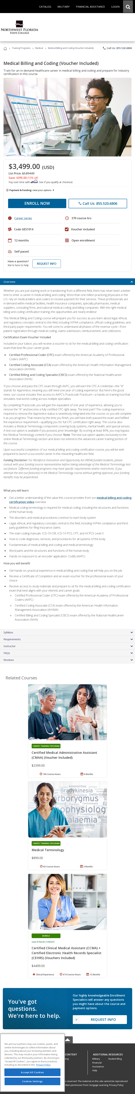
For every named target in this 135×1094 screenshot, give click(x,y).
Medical (39, 48)
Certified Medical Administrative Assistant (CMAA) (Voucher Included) (64, 755)
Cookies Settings (32, 1081)
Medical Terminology (48, 850)
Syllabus (8, 632)
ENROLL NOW (37, 203)
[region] (32, 1063)
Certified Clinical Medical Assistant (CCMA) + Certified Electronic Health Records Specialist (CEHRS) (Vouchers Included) (66, 953)
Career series (23, 218)
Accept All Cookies (32, 1072)
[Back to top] (67, 1053)
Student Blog (115, 1058)
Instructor (10, 646)
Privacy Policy (116, 1085)
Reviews (9, 660)
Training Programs (21, 48)
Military (96, 1058)
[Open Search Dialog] (128, 6)
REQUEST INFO (46, 264)
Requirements (12, 639)
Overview (9, 281)
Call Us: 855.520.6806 (117, 48)
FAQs (7, 653)
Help (94, 1070)
